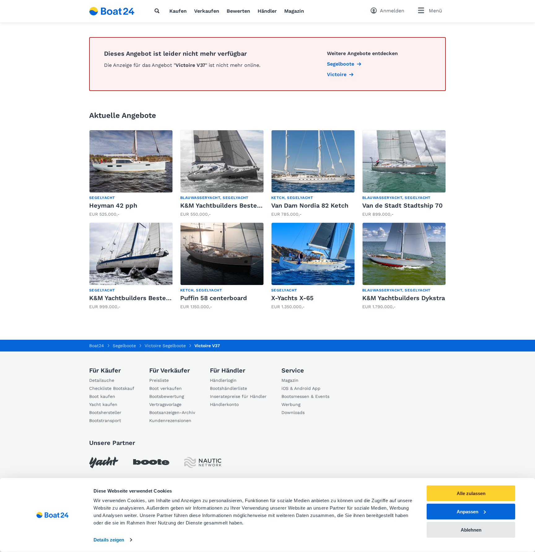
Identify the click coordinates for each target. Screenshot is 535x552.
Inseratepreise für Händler (238, 396)
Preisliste (159, 380)
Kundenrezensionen (170, 420)
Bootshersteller (105, 412)
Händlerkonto (224, 404)
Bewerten (238, 11)
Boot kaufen (102, 396)
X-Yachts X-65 (292, 298)
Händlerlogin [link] (223, 380)
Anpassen (467, 511)
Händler (267, 11)
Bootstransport (105, 420)
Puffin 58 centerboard (213, 298)
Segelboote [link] (340, 64)
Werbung (290, 404)
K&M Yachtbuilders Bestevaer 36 (229, 205)
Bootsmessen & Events (305, 396)
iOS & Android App (300, 388)
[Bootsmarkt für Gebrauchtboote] (112, 11)
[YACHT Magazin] (103, 462)
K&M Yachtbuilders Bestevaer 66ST (142, 298)
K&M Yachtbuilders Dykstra (403, 298)
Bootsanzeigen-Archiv (172, 412)
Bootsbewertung (166, 396)
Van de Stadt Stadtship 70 (402, 205)
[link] (131, 174)
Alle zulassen (471, 493)
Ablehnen (471, 529)
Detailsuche (101, 380)
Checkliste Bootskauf (111, 388)
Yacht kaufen (103, 404)
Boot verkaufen (165, 388)
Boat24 (96, 345)
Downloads (293, 412)
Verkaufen (206, 11)
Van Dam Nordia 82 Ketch (309, 205)
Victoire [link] (336, 74)
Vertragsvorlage (165, 404)
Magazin (294, 11)
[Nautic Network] (202, 462)
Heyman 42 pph (113, 205)
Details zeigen (109, 539)
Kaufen (178, 11)
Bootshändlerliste (228, 388)
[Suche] (158, 11)
